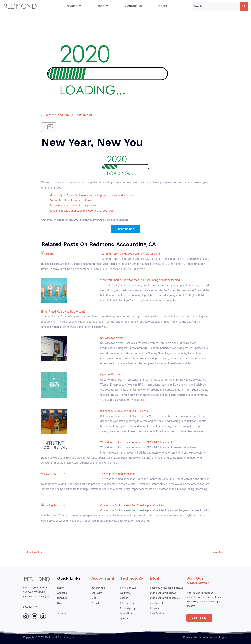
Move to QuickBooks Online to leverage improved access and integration (93, 195)
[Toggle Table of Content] (49, 127)
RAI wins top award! (112, 338)
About (162, 6)
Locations (28, 606)
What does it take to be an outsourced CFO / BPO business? (136, 442)
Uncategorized (53, 115)
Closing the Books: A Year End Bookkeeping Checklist (132, 505)
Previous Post (33, 552)
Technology (131, 578)
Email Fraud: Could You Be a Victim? (63, 311)
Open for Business (111, 374)
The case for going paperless (117, 474)
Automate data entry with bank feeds (72, 200)
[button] (30, 606)
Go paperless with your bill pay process (73, 205)
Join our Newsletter (197, 581)
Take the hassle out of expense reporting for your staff (82, 210)
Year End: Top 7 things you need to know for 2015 (130, 253)
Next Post (220, 552)
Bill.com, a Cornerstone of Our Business (124, 411)
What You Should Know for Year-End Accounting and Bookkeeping (140, 280)
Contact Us (133, 6)
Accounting (102, 578)
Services (70, 6)
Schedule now (125, 229)
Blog (101, 6)
